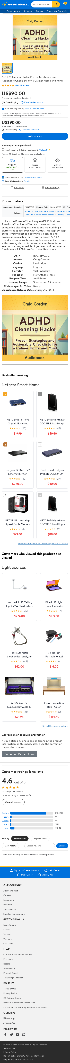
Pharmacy (8, 959)
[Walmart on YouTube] (17, 1035)
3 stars (5, 820)
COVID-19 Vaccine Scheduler (17, 954)
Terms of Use (9, 988)
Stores (6, 929)
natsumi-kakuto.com (34, 108)
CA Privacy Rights (12, 997)
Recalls (6, 963)
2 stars (5, 824)
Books (27, 211)
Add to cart (35, 136)
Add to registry (52, 187)
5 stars (5, 813)
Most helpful (10, 845)
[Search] (56, 4)
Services (28, 11)
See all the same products (55, 726)
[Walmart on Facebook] (5, 1035)
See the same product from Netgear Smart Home (43, 543)
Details (27, 181)
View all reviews (13, 802)
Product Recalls (10, 973)
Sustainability (9, 909)
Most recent (20, 838)
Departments (13, 11)
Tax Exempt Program (13, 977)
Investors (7, 904)
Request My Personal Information (19, 1002)
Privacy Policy (10, 993)
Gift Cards (8, 943)
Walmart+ (8, 938)
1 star (6, 828)
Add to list (19, 187)
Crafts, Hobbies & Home (43, 211)
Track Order (26, 874)
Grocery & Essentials (56, 11)
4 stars (5, 817)
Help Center (54, 870)
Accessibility (9, 968)
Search (62, 845)
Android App (9, 1022)
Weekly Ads (47, 874)
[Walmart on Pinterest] (23, 1035)
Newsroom (8, 899)
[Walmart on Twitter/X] (11, 1035)
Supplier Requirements (14, 913)
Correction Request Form (19, 754)
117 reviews (25, 85)
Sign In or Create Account (26, 870)
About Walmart (10, 890)
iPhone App (8, 1018)
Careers (7, 895)
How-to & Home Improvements (40, 214)
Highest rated (40, 838)
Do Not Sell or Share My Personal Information (25, 1007)
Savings (39, 11)
